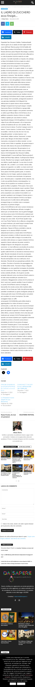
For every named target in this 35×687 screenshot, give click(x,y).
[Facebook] (3, 24)
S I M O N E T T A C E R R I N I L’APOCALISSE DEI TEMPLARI (25, 386)
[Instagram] (19, 600)
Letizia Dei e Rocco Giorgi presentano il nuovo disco (14, 563)
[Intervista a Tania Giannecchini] (29, 454)
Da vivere (3, 471)
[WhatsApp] (12, 24)
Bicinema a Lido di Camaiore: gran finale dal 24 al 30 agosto (17, 460)
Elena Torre (5, 19)
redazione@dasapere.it (20, 596)
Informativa (21, 684)
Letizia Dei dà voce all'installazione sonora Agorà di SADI (15, 561)
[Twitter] (7, 24)
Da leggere (8, 7)
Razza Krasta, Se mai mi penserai (8, 416)
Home (2, 7)
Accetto (12, 684)
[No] (33, 671)
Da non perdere (16, 456)
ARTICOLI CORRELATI (10, 446)
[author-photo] (17, 426)
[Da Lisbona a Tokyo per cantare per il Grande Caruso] (6, 468)
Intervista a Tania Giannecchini (28, 459)
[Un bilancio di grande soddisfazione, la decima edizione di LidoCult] (17, 468)
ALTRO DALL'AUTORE (24, 446)
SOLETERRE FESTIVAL (26, 415)
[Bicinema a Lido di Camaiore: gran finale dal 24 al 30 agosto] (17, 454)
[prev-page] (16, 481)
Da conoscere (4, 456)
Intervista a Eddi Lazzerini (28, 473)
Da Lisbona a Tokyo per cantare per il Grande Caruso (6, 474)
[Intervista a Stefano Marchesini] (6, 454)
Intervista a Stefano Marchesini (6, 459)
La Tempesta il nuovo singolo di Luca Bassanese (7, 399)
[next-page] (19, 481)
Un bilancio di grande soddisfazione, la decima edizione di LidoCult (17, 475)
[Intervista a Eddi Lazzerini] (29, 468)
